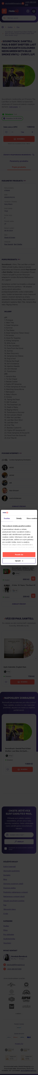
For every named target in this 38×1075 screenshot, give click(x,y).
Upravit (17, 561)
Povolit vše (19, 554)
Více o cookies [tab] (32, 518)
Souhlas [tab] (7, 518)
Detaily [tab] (19, 518)
